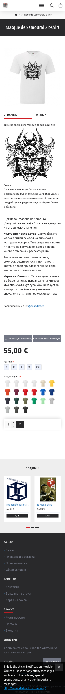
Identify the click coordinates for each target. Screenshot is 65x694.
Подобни (32, 468)
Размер (8, 361)
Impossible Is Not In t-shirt (17, 504)
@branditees (36, 306)
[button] (28, 527)
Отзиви (41, 115)
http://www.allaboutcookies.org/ (25, 688)
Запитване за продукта (48, 338)
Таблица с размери (20, 338)
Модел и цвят (11, 376)
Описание (10, 115)
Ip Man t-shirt (44, 504)
